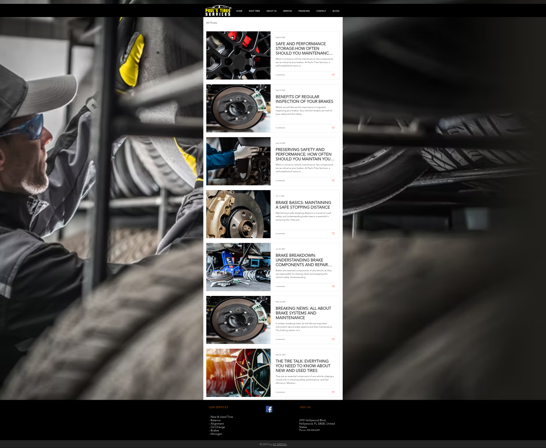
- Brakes (214, 430)
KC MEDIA (279, 444)
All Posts (211, 22)
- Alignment (216, 423)
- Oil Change (217, 427)
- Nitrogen (215, 434)
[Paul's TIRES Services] (269, 409)
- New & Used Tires (221, 416)
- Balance (215, 420)
